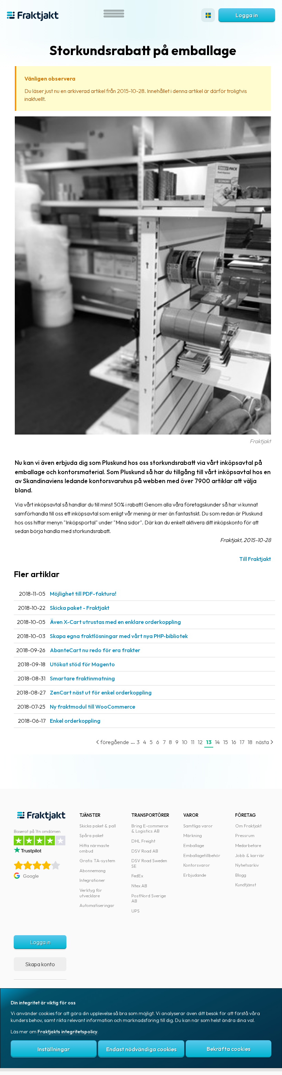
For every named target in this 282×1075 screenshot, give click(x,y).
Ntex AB (139, 885)
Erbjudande (194, 875)
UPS (135, 911)
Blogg (240, 875)
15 (225, 742)
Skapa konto (40, 964)
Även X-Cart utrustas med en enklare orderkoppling (115, 621)
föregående (114, 742)
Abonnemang (92, 870)
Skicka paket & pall (97, 825)
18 (250, 742)
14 (217, 742)
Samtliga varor (198, 825)
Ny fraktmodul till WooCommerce (92, 706)
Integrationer (92, 880)
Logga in (247, 15)
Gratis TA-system (97, 860)
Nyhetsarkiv (247, 865)
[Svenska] (208, 15)
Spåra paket (91, 835)
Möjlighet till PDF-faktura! (83, 593)
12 (200, 742)
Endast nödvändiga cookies (141, 1049)
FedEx (137, 875)
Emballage (193, 845)
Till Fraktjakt (255, 558)
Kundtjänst (245, 884)
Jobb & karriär (249, 855)
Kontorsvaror (196, 865)
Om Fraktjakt (248, 825)
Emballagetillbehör (201, 855)
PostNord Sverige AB (148, 898)
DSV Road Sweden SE (149, 863)
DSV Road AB (144, 851)
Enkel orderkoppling (75, 720)
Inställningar (53, 1049)
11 (192, 742)
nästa (263, 742)
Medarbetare (248, 845)
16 (233, 742)
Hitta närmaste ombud (94, 848)
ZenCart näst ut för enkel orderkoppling (101, 692)
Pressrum (244, 835)
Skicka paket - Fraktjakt (79, 607)
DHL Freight (143, 841)
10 (184, 742)
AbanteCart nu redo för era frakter (95, 650)
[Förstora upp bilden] (143, 432)
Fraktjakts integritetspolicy (67, 1032)
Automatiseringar (97, 905)
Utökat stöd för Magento (82, 664)
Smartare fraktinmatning (82, 678)
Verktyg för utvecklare (90, 892)
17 (242, 742)
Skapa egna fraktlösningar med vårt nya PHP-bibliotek (119, 636)
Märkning (192, 835)
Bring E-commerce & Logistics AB (149, 828)
